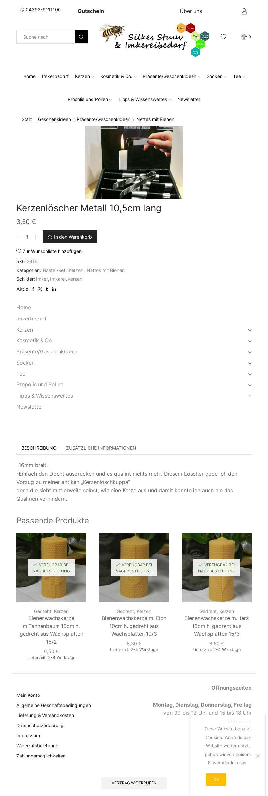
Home (29, 76)
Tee (237, 76)
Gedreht (42, 611)
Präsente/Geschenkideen (169, 76)
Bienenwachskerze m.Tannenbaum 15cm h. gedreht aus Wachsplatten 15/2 (51, 630)
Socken (215, 76)
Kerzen (82, 76)
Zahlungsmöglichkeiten (41, 755)
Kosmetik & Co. (116, 76)
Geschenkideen (54, 119)
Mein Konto (28, 695)
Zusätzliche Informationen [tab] (101, 448)
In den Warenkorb (73, 237)
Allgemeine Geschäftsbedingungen (53, 705)
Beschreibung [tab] (38, 448)
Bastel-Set (54, 270)
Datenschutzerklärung (40, 725)
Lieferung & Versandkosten (45, 715)
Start (27, 119)
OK (216, 779)
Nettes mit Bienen (155, 119)
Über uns (191, 11)
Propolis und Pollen (88, 99)
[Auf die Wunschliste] (75, 546)
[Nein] (257, 756)
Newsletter (188, 99)
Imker (42, 279)
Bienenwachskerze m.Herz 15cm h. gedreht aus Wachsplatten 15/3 (216, 626)
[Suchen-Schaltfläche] (81, 36)
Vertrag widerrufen (134, 782)
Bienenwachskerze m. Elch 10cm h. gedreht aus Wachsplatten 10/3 (134, 626)
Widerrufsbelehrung (37, 745)
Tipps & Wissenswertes (142, 99)
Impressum (28, 735)
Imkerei (58, 279)
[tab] (38, 448)
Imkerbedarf (55, 76)
